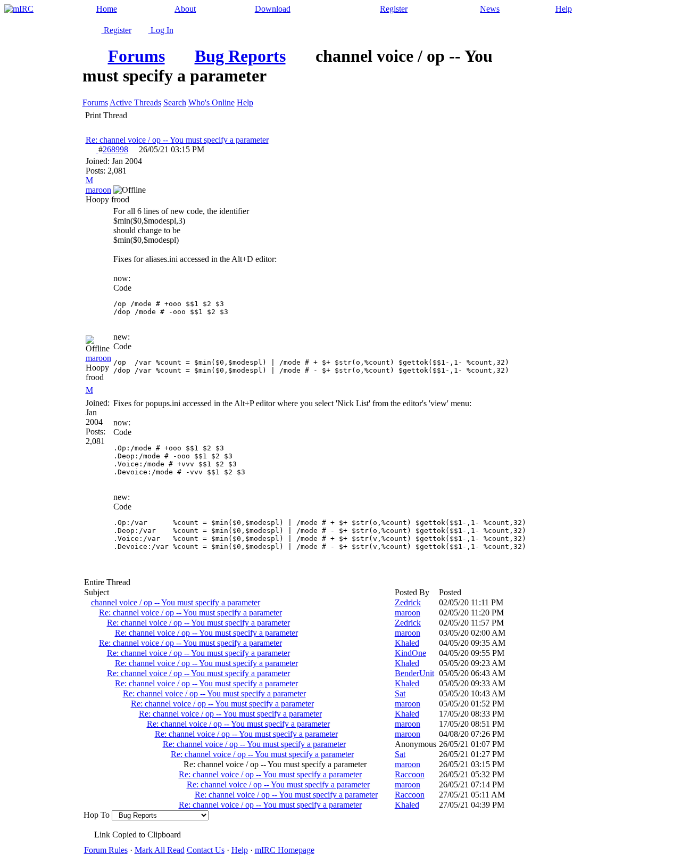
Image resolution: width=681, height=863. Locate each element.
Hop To (97, 814)
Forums (136, 55)
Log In (160, 30)
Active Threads (135, 102)
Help (563, 8)
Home (106, 8)
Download (272, 8)
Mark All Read (160, 849)
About (185, 8)
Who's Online (211, 102)
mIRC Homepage (284, 849)
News (490, 8)
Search (174, 102)
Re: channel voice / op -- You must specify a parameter (177, 139)
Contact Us (206, 849)
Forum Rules (106, 849)
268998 (115, 149)
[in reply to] (92, 149)
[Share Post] (133, 149)
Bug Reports (240, 55)
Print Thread (106, 115)
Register (394, 8)
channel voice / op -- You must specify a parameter (175, 602)
